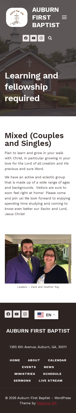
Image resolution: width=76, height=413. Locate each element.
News (49, 367)
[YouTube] (33, 38)
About (34, 360)
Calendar (57, 360)
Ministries (24, 374)
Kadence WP (47, 403)
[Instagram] (41, 38)
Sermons (22, 380)
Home (15, 360)
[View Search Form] (49, 38)
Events (29, 367)
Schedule (52, 374)
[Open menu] (66, 17)
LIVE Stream (51, 380)
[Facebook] (26, 38)
